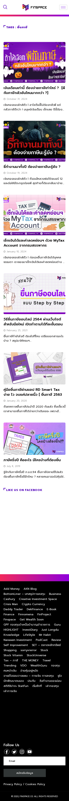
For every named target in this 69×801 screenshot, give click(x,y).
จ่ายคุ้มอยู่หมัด (29, 671)
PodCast (42, 640)
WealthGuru (38, 665)
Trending (10, 665)
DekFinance (35, 609)
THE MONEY (30, 660)
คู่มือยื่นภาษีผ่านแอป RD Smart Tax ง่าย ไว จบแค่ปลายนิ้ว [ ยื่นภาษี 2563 (33, 392)
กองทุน (55, 665)
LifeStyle (29, 635)
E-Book (51, 609)
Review (56, 640)
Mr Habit (45, 635)
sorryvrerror (29, 650)
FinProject (44, 614)
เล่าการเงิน (10, 691)
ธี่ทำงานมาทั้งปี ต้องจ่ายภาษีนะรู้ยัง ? (32, 166)
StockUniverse (36, 655)
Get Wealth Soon (32, 619)
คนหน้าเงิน (10, 671)
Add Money (12, 589)
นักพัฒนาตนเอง (14, 681)
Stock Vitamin (13, 655)
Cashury (9, 599)
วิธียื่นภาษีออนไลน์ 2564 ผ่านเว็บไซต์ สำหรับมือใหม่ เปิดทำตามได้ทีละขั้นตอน (33, 322)
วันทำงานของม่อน (50, 681)
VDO (23, 665)
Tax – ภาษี (11, 660)
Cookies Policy (35, 784)
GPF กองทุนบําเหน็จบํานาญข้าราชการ (27, 625)
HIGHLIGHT (11, 630)
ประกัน (31, 681)
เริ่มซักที (37, 686)
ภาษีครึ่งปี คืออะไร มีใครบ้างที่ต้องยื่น (32, 460)
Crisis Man (11, 604)
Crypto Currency (33, 604)
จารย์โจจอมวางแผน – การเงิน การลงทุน (29, 676)
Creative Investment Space (38, 599)
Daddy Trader (13, 609)
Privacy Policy (13, 784)
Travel (46, 660)
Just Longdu (50, 630)
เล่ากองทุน (52, 686)
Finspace (10, 619)
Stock (44, 650)
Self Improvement (16, 645)
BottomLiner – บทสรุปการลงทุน (24, 594)
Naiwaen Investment (18, 640)
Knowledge (11, 635)
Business (55, 594)
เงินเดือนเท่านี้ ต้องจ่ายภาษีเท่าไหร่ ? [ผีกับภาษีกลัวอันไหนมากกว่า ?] (34, 90)
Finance (9, 614)
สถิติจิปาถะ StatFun (16, 686)
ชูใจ (60, 676)
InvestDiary (30, 630)
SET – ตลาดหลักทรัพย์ (46, 645)
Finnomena (25, 614)
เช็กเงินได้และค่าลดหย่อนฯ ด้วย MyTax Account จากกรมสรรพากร (34, 243)
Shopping (10, 650)
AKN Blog (30, 589)
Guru (57, 625)
